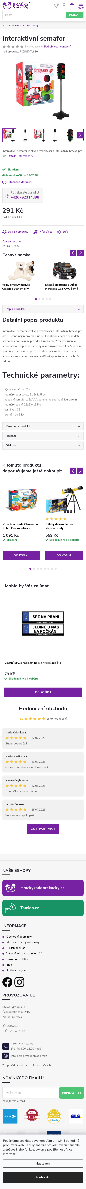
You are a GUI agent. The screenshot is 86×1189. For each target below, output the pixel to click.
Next (80, 253)
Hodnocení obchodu (43, 708)
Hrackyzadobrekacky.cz (42, 887)
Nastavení (43, 1163)
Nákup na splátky (17, 959)
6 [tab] (48, 569)
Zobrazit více (43, 829)
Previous (73, 253)
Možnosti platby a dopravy (22, 942)
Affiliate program (16, 970)
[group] (43, 646)
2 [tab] (39, 299)
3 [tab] (43, 299)
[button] (43, 684)
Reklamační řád (15, 948)
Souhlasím (43, 1177)
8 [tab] (56, 569)
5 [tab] (50, 299)
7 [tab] (52, 569)
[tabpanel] (21, 276)
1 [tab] (36, 299)
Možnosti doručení (20, 182)
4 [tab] (47, 299)
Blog (9, 964)
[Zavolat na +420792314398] (56, 5)
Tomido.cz (29, 908)
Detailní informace (19, 156)
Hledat (74, 15)
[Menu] (80, 5)
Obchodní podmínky (19, 936)
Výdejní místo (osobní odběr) (24, 953)
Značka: (11, 241)
